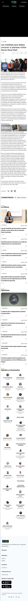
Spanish (3, 558)
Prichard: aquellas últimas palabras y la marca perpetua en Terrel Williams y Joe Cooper (13, 359)
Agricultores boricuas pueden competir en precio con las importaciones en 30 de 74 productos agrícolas (13, 278)
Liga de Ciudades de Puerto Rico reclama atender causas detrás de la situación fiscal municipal (13, 230)
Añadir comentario (21, 197)
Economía (22, 6)
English (3, 560)
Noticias (14, 6)
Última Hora (6, 6)
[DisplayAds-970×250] (14, 128)
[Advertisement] (14, 23)
